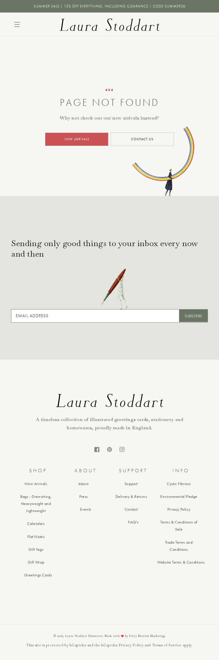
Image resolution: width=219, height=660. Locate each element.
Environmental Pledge (178, 496)
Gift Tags (36, 549)
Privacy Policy (178, 509)
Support (131, 483)
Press (83, 496)
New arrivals (76, 139)
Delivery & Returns (131, 496)
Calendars (35, 523)
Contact (131, 509)
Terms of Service (167, 645)
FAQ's (133, 522)
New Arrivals (36, 483)
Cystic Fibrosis (179, 483)
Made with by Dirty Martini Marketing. (135, 636)
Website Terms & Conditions (181, 562)
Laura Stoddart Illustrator (84, 636)
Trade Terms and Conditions (179, 546)
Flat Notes (36, 536)
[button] (17, 24)
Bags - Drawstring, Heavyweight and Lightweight (36, 503)
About (83, 483)
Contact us (142, 139)
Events (85, 509)
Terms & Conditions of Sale (178, 525)
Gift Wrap (36, 562)
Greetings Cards (38, 575)
